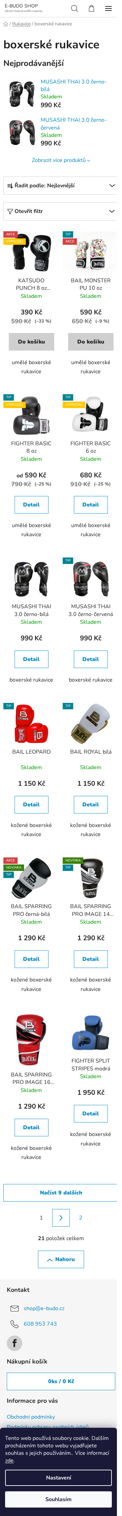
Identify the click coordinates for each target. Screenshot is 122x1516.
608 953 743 (40, 1324)
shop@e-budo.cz (44, 1308)
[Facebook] (14, 1343)
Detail (31, 504)
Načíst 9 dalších (61, 1193)
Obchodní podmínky (31, 1417)
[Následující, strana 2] (61, 1218)
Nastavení (58, 1478)
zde (9, 1460)
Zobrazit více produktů (59, 160)
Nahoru (65, 1259)
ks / (61, 1381)
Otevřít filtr (29, 211)
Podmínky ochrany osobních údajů (48, 1427)
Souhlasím (58, 1499)
